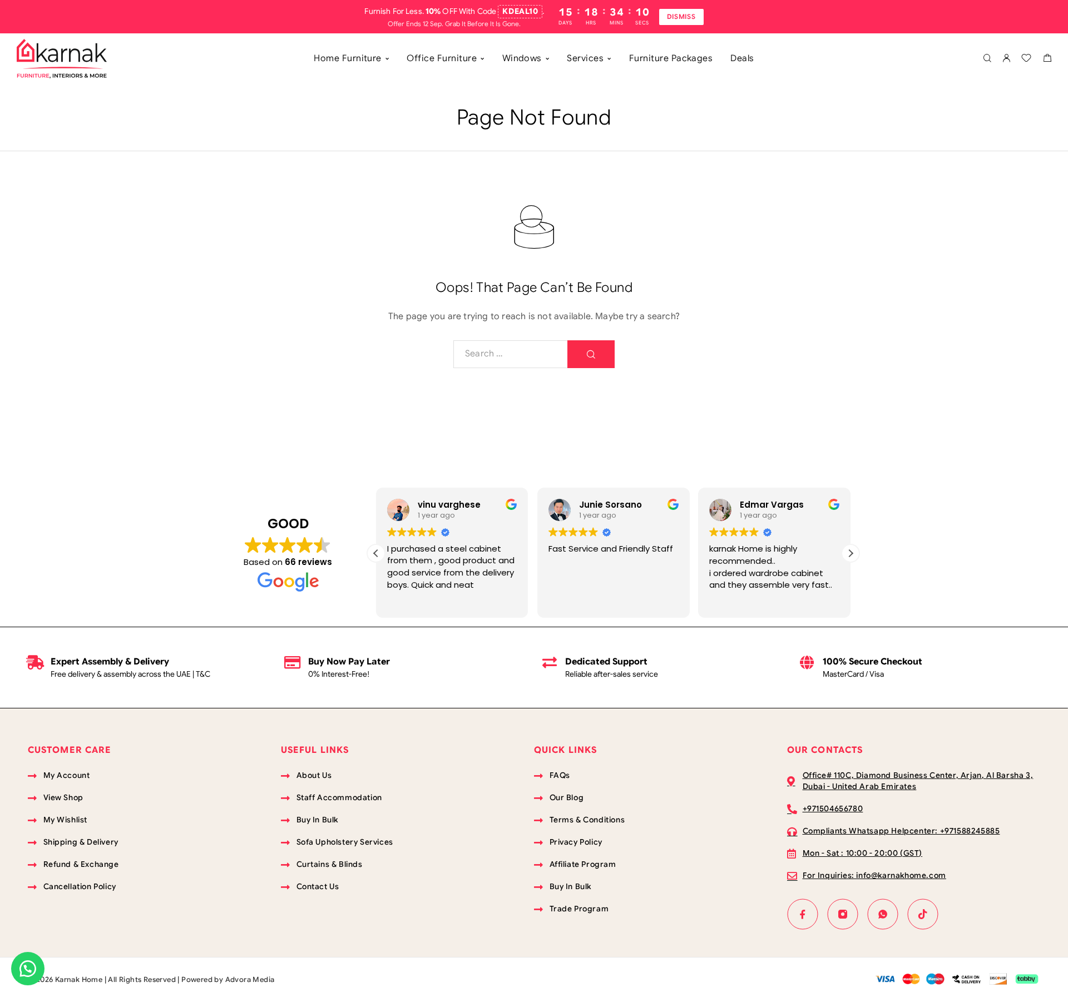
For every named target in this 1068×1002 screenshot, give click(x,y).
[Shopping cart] (1047, 59)
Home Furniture (348, 58)
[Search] (987, 58)
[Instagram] (843, 914)
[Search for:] (510, 354)
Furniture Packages (671, 58)
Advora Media (250, 979)
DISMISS (681, 16)
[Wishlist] (1026, 59)
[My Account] (1006, 58)
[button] (850, 553)
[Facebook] (803, 914)
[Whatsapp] (883, 914)
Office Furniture (442, 58)
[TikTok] (923, 914)
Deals (742, 58)
